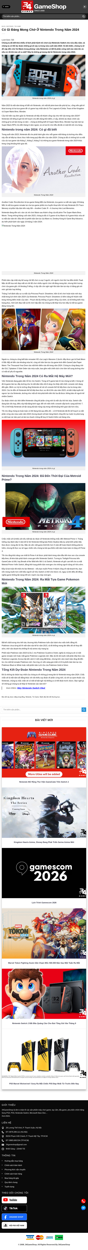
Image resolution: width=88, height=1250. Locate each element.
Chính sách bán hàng (13, 1174)
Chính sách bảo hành (13, 1165)
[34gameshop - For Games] (44, 6)
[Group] (14, 1225)
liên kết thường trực (53, 697)
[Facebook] (14, 1217)
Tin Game (17, 26)
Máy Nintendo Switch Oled (31, 688)
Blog (4, 26)
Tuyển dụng (9, 1187)
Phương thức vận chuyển (15, 1170)
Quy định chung (11, 1182)
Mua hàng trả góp (12, 1178)
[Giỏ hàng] (84, 6)
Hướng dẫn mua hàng (14, 1161)
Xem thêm (6, 1116)
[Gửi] (83, 16)
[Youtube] (14, 1200)
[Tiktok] (14, 1208)
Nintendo (9, 26)
